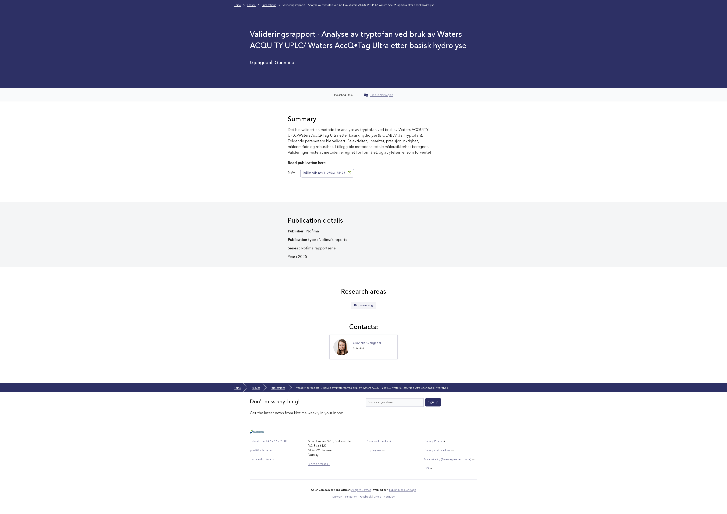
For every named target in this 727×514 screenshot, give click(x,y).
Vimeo (377, 496)
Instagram (351, 496)
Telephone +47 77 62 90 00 (269, 441)
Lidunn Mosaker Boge (402, 490)
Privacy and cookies (437, 450)
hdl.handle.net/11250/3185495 (324, 173)
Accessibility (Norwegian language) (447, 459)
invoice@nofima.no (262, 459)
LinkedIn (337, 496)
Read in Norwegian (381, 95)
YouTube (389, 496)
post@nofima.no (261, 450)
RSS (426, 468)
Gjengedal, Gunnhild (272, 62)
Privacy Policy (433, 441)
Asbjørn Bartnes (361, 490)
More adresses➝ (319, 464)
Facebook (366, 496)
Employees (373, 450)
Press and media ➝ (378, 441)
